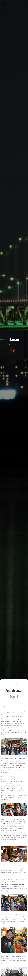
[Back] (3, 3)
